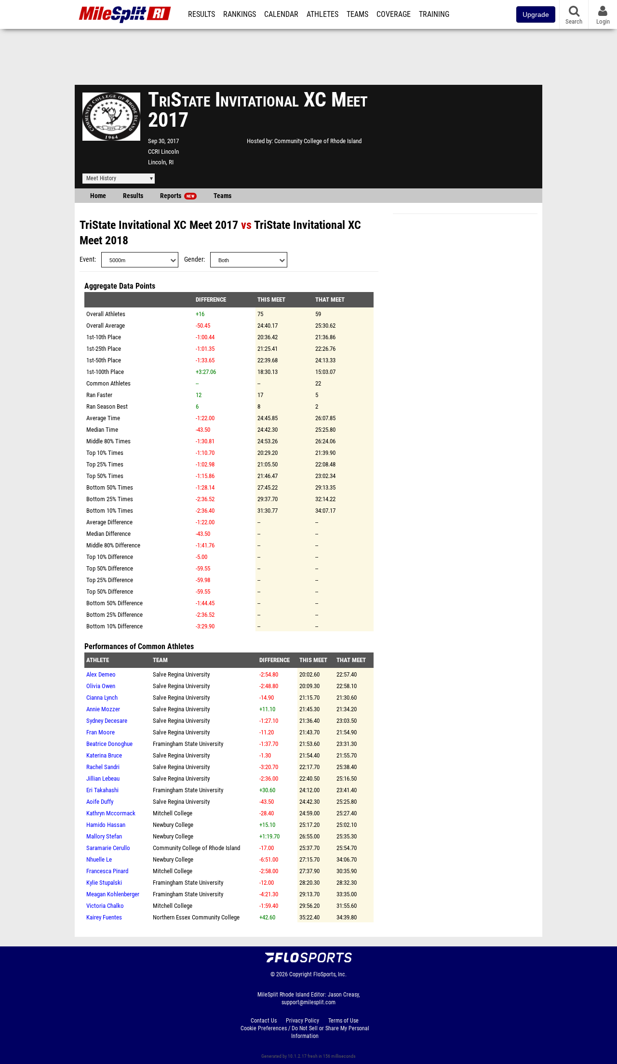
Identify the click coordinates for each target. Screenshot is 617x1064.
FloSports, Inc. (330, 974)
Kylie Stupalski (104, 882)
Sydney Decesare (106, 720)
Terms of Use (343, 1020)
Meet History (101, 178)
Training (434, 14)
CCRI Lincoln (163, 151)
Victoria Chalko (105, 905)
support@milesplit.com (308, 1002)
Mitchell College (172, 813)
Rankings (239, 14)
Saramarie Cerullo (108, 847)
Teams (357, 14)
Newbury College (173, 824)
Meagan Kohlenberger (112, 894)
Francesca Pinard (107, 871)
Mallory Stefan (104, 836)
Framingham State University (188, 743)
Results (201, 14)
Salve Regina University (181, 674)
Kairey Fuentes (104, 917)
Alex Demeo (101, 674)
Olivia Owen (100, 686)
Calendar (281, 14)
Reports (177, 196)
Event (87, 259)
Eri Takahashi (102, 790)
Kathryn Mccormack (110, 813)
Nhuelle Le (99, 859)
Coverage (393, 14)
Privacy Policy (302, 1020)
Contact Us (264, 1020)
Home (98, 196)
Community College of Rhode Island (318, 141)
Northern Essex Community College (196, 917)
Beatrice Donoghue (109, 743)
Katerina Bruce (104, 755)
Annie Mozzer (103, 709)
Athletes (322, 14)
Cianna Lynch (102, 697)
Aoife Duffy (99, 801)
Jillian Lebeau (103, 778)
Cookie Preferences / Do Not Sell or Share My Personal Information (305, 1032)
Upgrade (536, 14)
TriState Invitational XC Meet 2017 (159, 225)
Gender (193, 259)
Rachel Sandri (103, 767)
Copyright (300, 974)
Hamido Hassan (105, 824)
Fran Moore (100, 732)
